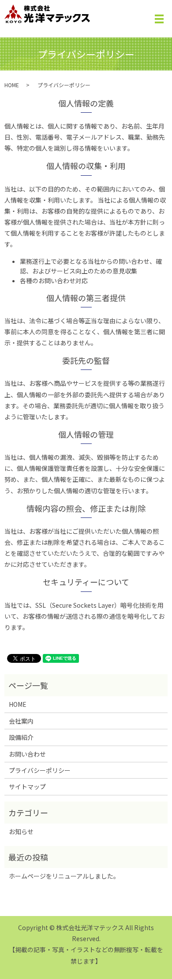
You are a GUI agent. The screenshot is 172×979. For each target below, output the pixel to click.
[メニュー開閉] (159, 19)
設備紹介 (21, 737)
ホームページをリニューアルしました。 (64, 876)
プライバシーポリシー (40, 770)
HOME (11, 85)
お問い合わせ (27, 754)
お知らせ (21, 831)
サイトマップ (27, 786)
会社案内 (21, 721)
